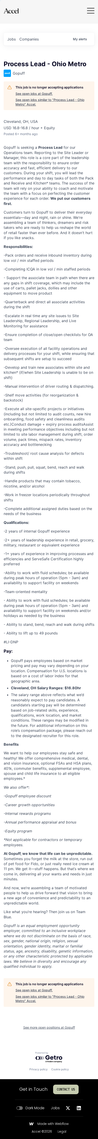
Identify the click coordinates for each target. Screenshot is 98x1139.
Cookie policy (60, 1069)
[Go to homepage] (11, 11)
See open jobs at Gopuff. (34, 94)
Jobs (55, 1108)
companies (29, 39)
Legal (62, 1132)
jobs (11, 39)
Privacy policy (38, 1069)
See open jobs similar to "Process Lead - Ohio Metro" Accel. (49, 102)
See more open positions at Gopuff (49, 1027)
